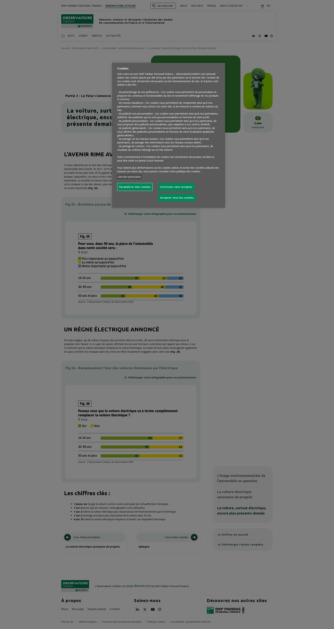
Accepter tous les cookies (177, 197)
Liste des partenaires (129, 176)
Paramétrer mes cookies (135, 186)
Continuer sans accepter (176, 186)
